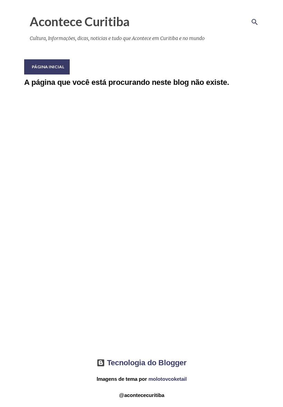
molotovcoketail (167, 379)
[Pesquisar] (255, 22)
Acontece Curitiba (80, 21)
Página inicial (48, 66)
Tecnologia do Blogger (146, 362)
